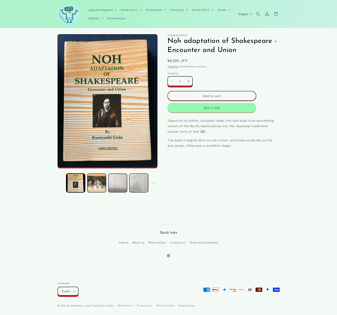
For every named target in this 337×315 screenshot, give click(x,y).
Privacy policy (144, 305)
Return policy (157, 242)
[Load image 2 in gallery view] (96, 182)
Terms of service (165, 305)
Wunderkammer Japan (79, 305)
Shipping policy (186, 305)
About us (138, 242)
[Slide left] (61, 183)
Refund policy (125, 305)
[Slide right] (153, 183)
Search (123, 242)
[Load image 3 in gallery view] (117, 182)
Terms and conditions (203, 242)
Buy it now (212, 108)
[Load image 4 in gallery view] (138, 182)
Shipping (172, 66)
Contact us (177, 242)
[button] (102, 9)
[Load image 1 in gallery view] (75, 182)
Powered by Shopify (103, 305)
